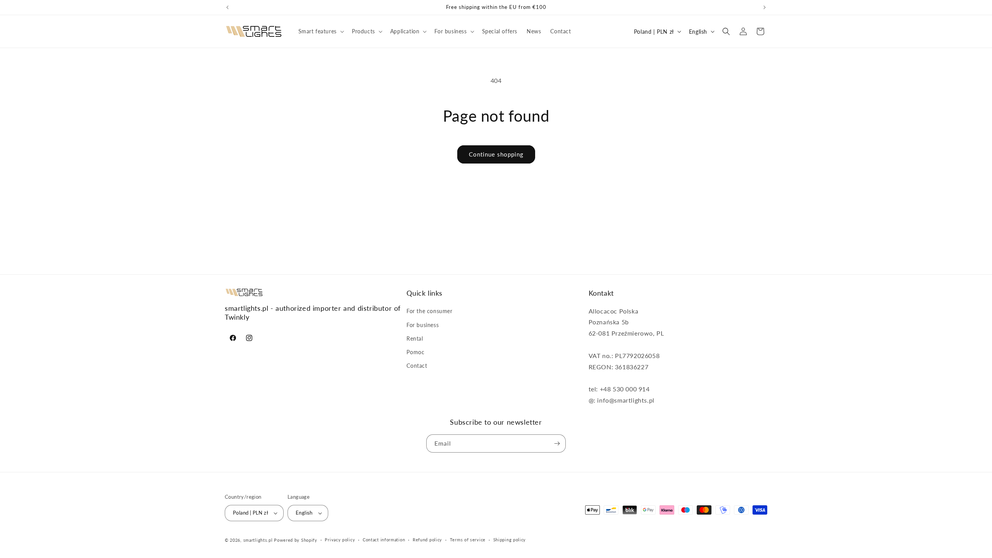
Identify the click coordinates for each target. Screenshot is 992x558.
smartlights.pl (258, 539)
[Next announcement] (764, 7)
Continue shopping (496, 154)
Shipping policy (509, 539)
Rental (414, 338)
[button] (320, 31)
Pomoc (415, 352)
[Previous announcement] (227, 7)
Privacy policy (340, 539)
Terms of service (468, 539)
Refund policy (427, 539)
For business (422, 325)
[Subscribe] (556, 443)
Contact (416, 365)
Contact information (384, 539)
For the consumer (429, 311)
